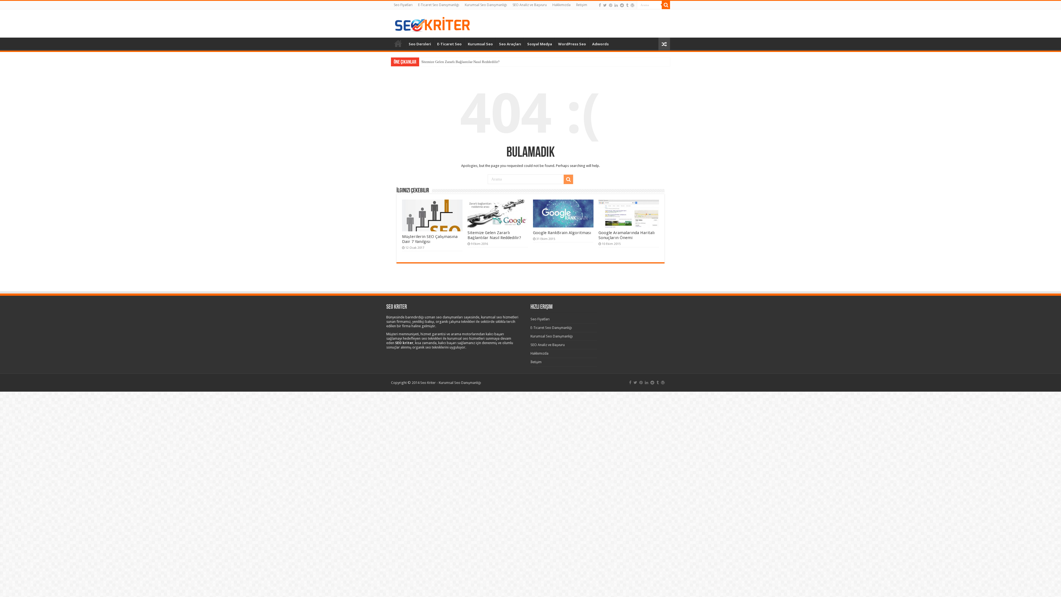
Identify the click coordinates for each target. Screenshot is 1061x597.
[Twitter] (605, 5)
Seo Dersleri (420, 43)
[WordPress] (632, 5)
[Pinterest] (610, 5)
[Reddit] (621, 5)
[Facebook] (600, 5)
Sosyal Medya (539, 43)
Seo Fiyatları (403, 4)
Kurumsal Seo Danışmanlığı (486, 4)
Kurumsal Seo (480, 43)
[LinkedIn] (616, 5)
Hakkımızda (561, 4)
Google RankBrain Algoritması (562, 232)
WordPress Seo (572, 43)
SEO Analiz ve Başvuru (530, 4)
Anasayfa (398, 43)
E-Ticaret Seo (449, 43)
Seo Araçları (510, 43)
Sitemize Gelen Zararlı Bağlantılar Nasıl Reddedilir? (460, 62)
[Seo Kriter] (432, 23)
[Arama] (666, 5)
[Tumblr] (627, 5)
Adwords (600, 43)
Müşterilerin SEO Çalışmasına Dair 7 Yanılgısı (430, 239)
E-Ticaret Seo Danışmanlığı (438, 4)
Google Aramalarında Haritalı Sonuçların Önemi (626, 235)
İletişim (581, 4)
